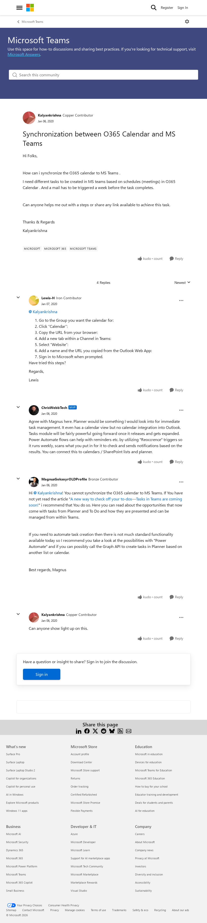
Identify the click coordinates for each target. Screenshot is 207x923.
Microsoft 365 (14, 858)
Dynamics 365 (14, 850)
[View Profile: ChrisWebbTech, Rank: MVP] (34, 410)
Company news (144, 850)
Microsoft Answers (24, 54)
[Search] (154, 8)
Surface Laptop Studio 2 (20, 770)
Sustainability (143, 890)
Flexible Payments (82, 811)
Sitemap (11, 910)
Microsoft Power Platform (21, 866)
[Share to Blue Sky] (112, 730)
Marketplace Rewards (84, 882)
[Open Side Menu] (19, 7)
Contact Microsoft (33, 910)
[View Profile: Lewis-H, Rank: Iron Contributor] (34, 300)
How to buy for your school (151, 786)
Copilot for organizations (21, 778)
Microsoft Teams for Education (153, 770)
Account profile (80, 754)
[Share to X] (95, 730)
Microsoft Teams (32, 21)
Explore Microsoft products (22, 802)
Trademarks (119, 910)
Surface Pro (13, 754)
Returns (75, 778)
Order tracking (79, 786)
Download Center (81, 762)
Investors (140, 866)
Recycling (160, 910)
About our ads (180, 910)
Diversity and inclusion (149, 874)
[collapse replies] (18, 297)
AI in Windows (14, 794)
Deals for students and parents (154, 802)
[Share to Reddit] (103, 730)
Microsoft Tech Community (87, 866)
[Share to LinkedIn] (78, 730)
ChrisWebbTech (54, 407)
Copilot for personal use (20, 786)
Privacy (54, 910)
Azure (74, 834)
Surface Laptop (15, 762)
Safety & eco (140, 910)
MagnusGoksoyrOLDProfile (64, 479)
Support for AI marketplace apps (90, 858)
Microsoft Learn (80, 850)
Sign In (182, 7)
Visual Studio (79, 890)
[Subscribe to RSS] (120, 730)
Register (167, 7)
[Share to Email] (128, 730)
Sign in (42, 674)
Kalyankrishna (49, 115)
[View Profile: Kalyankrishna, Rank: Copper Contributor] (29, 117)
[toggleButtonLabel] (187, 21)
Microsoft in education (149, 754)
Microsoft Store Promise (85, 802)
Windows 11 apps (17, 811)
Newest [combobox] (182, 282)
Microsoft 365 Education (150, 778)
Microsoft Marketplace (84, 874)
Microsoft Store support (85, 770)
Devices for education (148, 762)
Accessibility (142, 882)
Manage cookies (75, 910)
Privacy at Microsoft (147, 858)
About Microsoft (145, 842)
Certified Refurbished (84, 794)
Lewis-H (48, 297)
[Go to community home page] (30, 7)
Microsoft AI (13, 834)
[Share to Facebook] (87, 730)
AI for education (144, 811)
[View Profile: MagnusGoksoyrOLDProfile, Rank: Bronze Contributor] (34, 482)
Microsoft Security (17, 842)
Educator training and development (156, 794)
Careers (140, 834)
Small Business (15, 890)
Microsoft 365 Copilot (19, 882)
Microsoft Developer (83, 842)
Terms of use (98, 910)
